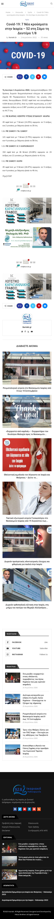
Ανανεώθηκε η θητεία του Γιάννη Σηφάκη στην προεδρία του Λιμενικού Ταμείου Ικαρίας (35, 750)
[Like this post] (20, 76)
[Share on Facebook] (26, 76)
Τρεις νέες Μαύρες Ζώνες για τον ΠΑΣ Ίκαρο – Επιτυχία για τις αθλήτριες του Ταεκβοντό (35, 732)
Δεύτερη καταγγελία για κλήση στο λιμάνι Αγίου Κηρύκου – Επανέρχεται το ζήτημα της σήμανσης (34, 699)
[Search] (51, 4)
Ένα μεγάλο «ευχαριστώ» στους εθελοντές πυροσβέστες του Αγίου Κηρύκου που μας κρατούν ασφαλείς (34, 679)
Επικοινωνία (33, 823)
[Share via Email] (44, 76)
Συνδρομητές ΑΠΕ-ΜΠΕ (38, 830)
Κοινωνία (19, 12)
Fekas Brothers (20, 914)
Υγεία (30, 12)
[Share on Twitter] (32, 76)
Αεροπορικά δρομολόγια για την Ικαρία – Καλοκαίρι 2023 (25, 900)
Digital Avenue (33, 914)
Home (8, 12)
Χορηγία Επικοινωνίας (11, 827)
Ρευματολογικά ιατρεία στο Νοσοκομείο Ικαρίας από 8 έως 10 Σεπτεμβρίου (34, 716)
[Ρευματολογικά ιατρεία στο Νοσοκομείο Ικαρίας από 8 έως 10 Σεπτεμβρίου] (27, 368)
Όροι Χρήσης (33, 827)
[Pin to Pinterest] (38, 76)
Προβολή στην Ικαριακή (11, 823)
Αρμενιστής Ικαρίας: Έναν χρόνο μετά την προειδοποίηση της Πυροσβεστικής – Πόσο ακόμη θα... (35, 873)
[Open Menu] (2, 4)
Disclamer (6, 830)
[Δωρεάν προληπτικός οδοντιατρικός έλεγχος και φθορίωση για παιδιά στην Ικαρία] (27, 541)
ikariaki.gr (13, 37)
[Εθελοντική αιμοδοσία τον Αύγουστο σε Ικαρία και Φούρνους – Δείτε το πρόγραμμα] (27, 454)
